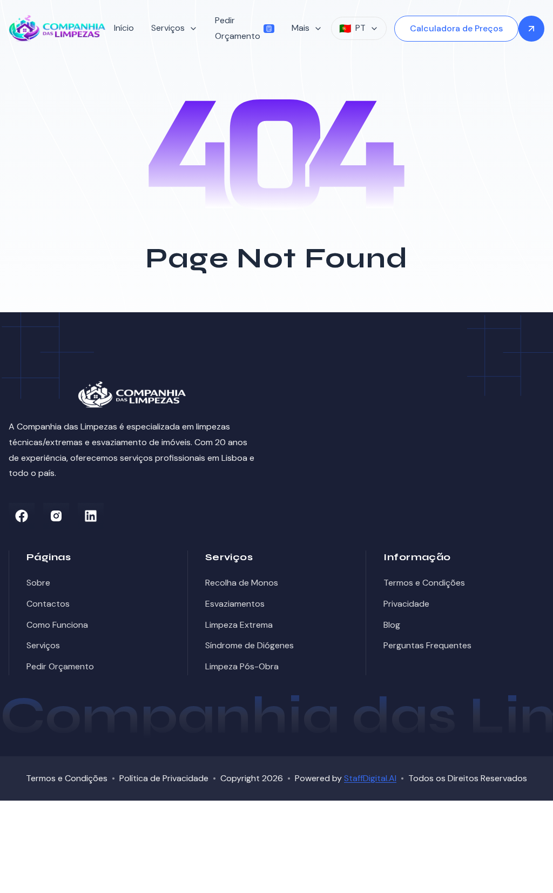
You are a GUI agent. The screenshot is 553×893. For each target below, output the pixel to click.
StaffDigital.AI (370, 778)
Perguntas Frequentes (427, 645)
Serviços (43, 645)
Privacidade (406, 603)
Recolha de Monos (241, 582)
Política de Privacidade (163, 778)
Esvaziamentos (235, 603)
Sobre (38, 582)
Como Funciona (57, 624)
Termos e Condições (424, 582)
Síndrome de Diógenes (249, 645)
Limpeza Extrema (239, 624)
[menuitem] (124, 28)
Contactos (48, 603)
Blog (391, 624)
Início (124, 27)
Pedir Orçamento (237, 28)
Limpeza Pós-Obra (242, 666)
